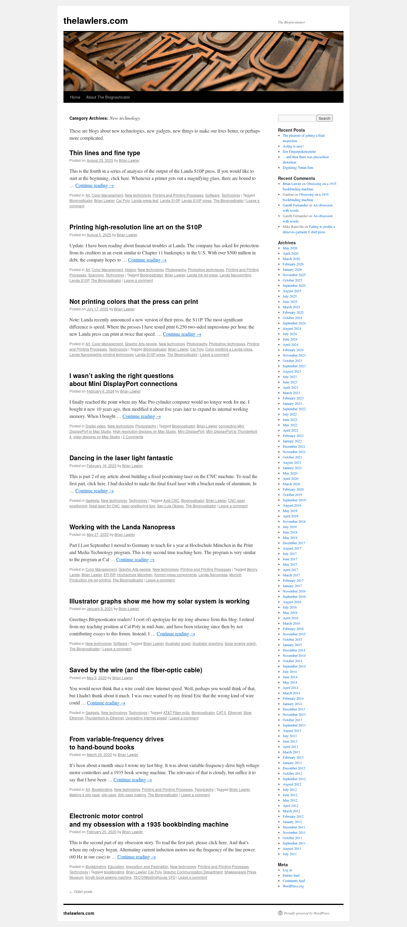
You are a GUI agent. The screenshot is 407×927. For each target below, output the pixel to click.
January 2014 (292, 703)
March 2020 (291, 483)
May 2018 (290, 537)
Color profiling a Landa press (228, 348)
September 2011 (294, 843)
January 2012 (292, 821)
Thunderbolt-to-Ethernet (104, 717)
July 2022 (290, 414)
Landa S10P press (196, 200)
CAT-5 (221, 712)
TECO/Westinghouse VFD (154, 877)
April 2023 (290, 387)
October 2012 (292, 773)
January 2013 (292, 762)
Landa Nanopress (213, 574)
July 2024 (290, 333)
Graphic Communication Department (193, 871)
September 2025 (294, 285)
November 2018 (294, 521)
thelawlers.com (95, 20)
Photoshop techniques (206, 269)
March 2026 (291, 258)
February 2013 (293, 757)
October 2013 (292, 719)
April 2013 (290, 746)
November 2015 (294, 634)
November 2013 (294, 714)
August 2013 (292, 730)
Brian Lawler (129, 160)
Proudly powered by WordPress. (307, 913)
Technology (230, 194)
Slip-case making (132, 794)
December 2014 (294, 650)
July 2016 (290, 607)
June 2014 (290, 676)
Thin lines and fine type (104, 152)
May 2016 (290, 612)
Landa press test (144, 200)
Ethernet (235, 712)
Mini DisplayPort (191, 431)
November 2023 (294, 355)
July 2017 (290, 553)
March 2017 (291, 575)
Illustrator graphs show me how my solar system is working (159, 600)
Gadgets (92, 500)
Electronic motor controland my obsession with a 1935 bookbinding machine (149, 819)
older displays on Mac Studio (96, 436)
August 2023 (292, 371)
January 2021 (292, 467)
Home (75, 97)
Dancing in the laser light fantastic (121, 457)
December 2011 (294, 827)
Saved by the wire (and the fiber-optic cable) (135, 669)
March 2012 (291, 810)
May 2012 (290, 800)
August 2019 (292, 505)
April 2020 (290, 478)
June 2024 (290, 339)
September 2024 (294, 323)
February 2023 (293, 398)
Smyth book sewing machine (108, 877)
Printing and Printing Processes (178, 194)
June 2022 (290, 419)
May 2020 (290, 473)
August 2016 (292, 601)
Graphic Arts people (141, 343)
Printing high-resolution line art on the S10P (135, 226)
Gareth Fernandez (295, 205)
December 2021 (294, 446)
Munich (235, 574)
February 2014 (293, 698)
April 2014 (290, 687)
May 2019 (290, 510)
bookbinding (114, 871)
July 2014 (290, 671)
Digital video (96, 425)
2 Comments (133, 436)
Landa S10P (170, 200)
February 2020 (293, 489)
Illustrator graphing (207, 643)
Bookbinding (102, 789)
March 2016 (291, 623)
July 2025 (290, 296)
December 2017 (294, 542)
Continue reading (94, 185)
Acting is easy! (293, 146)
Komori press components (175, 574)
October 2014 (292, 660)
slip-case (109, 794)
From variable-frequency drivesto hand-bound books (116, 742)
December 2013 (294, 709)
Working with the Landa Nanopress (122, 526)
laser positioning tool (138, 505)
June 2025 (290, 301)
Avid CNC (171, 500)
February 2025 (293, 312)
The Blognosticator (228, 200)
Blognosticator (80, 200)
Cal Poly (123, 200)
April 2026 (290, 253)
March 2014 (291, 692)
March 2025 (291, 306)
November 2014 (294, 655)
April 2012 (290, 805)
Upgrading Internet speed (146, 717)
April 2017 (290, 569)
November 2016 (294, 591)
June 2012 (290, 794)
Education (116, 866)
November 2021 (294, 451)
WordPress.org (293, 886)
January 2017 (292, 585)
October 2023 (292, 360)
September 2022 (294, 408)
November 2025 (294, 274)
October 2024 (292, 317)
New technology (138, 194)
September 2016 (294, 596)
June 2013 (290, 741)
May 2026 (290, 247)
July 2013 (290, 735)
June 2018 (290, 532)
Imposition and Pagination (147, 866)
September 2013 (294, 725)
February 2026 (293, 264)
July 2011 (290, 853)
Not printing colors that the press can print (133, 301)
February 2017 (293, 580)
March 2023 (291, 392)
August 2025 (292, 290)
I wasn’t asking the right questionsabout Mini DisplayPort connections (123, 379)
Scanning (96, 274)
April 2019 (290, 516)
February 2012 (293, 816)
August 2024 (292, 328)
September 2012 (294, 778)
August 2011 (292, 848)
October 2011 (292, 837)
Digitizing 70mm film (298, 167)
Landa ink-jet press (202, 274)
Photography (175, 269)
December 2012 (294, 768)
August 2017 (292, 548)
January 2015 (292, 644)
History (130, 269)
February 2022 (293, 435)
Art (88, 194)
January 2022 (292, 440)
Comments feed (294, 880)
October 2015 (292, 639)
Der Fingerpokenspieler (299, 151)
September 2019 (294, 499)
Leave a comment (138, 280)
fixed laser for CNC (104, 505)
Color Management (107, 194)
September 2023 (294, 365)
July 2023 (290, 376)
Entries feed (291, 875)
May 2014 (290, 682)
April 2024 (290, 344)
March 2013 (291, 751)
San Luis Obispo (170, 505)
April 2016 (290, 617)
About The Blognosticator (108, 97)
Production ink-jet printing (90, 579)
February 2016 (293, 628)
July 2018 (290, 526)
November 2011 (294, 832)
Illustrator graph (178, 643)
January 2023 (292, 403)
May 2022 (290, 424)
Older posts (80, 891)
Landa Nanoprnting (235, 274)
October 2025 (292, 280)
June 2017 (290, 558)
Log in (287, 869)
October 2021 (292, 457)
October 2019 (292, 494)
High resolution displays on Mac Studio (144, 431)
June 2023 (290, 381)
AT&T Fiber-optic (176, 712)
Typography (204, 789)
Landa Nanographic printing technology (101, 354)
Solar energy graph (240, 643)
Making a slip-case (84, 794)
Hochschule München (135, 574)
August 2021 (292, 462)
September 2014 (294, 666)
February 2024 (293, 349)
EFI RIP (109, 574)
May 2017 (290, 564)
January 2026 (292, 269)
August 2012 (292, 784)
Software (212, 194)
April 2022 (290, 430)
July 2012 (290, 789)
